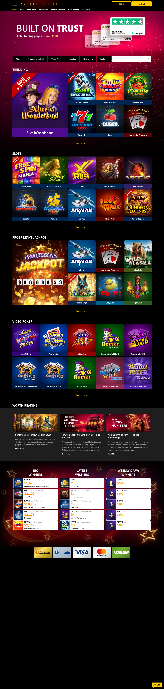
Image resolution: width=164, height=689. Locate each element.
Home (14, 9)
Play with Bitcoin (58, 9)
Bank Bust (28, 518)
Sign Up (142, 3)
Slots (22, 9)
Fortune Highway (77, 507)
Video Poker (31, 9)
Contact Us (86, 9)
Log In (121, 3)
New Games (88, 59)
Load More (80, 143)
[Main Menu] (14, 4)
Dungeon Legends (31, 497)
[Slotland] (39, 3)
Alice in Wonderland (78, 518)
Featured (104, 59)
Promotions (43, 9)
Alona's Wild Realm (31, 486)
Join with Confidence (30, 46)
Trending (72, 59)
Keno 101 (74, 497)
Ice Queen (28, 507)
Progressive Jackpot (36, 59)
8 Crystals (28, 528)
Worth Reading (73, 9)
